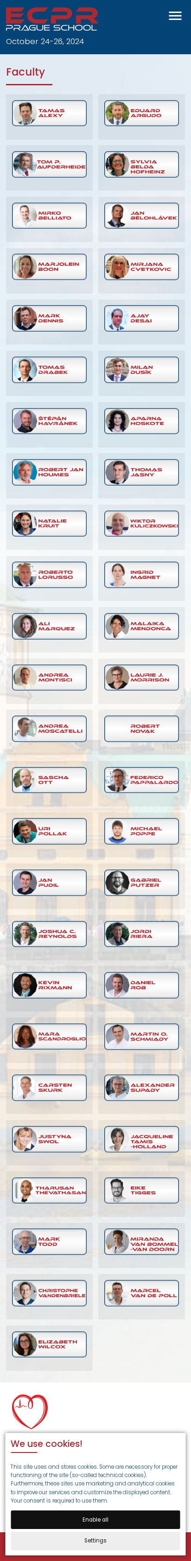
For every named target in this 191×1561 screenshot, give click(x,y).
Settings (95, 1540)
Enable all (95, 1519)
